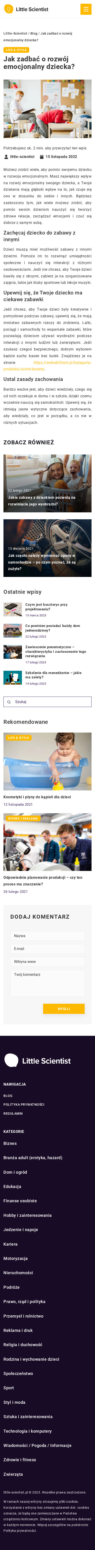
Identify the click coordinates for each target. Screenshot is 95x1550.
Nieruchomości (18, 1272)
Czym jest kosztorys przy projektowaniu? (46, 607)
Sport (8, 1387)
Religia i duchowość (22, 1344)
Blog (7, 1096)
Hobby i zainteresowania (27, 1215)
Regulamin (13, 1113)
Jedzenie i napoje (20, 1229)
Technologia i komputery (27, 1431)
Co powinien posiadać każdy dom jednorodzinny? (52, 628)
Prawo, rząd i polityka (24, 1301)
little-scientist (22, 157)
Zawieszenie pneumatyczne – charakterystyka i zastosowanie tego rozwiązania (55, 651)
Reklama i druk (18, 1330)
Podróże (11, 1287)
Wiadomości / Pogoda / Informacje (37, 1445)
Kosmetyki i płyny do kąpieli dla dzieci (37, 797)
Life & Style (16, 50)
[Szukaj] (9, 702)
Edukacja (12, 1186)
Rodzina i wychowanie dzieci (31, 1359)
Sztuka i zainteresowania (28, 1416)
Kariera (10, 1244)
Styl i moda (14, 1402)
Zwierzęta (13, 1474)
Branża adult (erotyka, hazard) (32, 1157)
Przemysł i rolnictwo (23, 1316)
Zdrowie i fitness (19, 1459)
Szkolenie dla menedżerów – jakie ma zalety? (53, 675)
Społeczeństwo (18, 1373)
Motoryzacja (15, 1258)
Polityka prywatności (23, 1104)
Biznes (10, 1143)
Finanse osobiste (20, 1200)
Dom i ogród (15, 1172)
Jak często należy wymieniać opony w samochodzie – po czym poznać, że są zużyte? (42, 562)
